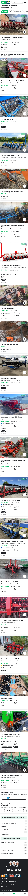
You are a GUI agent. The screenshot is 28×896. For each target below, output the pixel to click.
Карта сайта (5, 886)
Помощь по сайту (14, 866)
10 (26, 811)
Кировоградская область (13, 842)
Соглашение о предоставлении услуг (13, 884)
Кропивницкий (13, 832)
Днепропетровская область (13, 850)
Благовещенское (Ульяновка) (13, 823)
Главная (2, 895)
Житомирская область (13, 853)
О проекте (4, 878)
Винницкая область (13, 845)
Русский (23, 890)
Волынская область (13, 847)
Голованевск (13, 829)
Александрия (13, 821)
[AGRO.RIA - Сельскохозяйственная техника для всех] (6, 2)
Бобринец (13, 826)
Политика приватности (8, 881)
